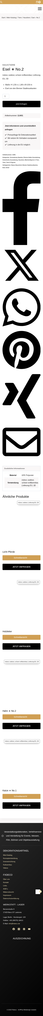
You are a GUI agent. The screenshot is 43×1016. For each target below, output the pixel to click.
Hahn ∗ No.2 (9, 711)
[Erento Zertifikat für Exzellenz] (21, 958)
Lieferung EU (27, 485)
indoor (24, 480)
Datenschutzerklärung (11, 898)
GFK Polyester (28, 475)
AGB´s (5, 889)
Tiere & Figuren (10, 162)
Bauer (13, 165)
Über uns (6, 879)
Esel (4, 167)
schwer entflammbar (30, 483)
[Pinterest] (24, 929)
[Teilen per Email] (22, 460)
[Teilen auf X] (22, 284)
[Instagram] (19, 929)
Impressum (7, 895)
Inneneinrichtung (9, 861)
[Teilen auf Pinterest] (22, 369)
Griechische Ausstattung (10, 160)
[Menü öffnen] (39, 9)
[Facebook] (13, 929)
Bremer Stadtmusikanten (30, 165)
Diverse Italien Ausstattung (32, 157)
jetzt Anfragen (21, 104)
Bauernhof (18, 165)
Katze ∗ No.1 (10, 790)
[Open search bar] (1, 2)
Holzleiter (7, 631)
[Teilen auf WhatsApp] (22, 328)
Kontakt (6, 882)
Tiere (4, 162)
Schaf (7, 167)
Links (5, 886)
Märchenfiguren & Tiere (32, 160)
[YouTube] (29, 929)
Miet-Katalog (7, 855)
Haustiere (9, 65)
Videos (5, 868)
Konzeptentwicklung (10, 858)
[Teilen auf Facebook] (22, 244)
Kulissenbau (7, 865)
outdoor (31, 480)
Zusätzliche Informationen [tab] (14, 468)
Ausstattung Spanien (16, 157)
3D (34, 485)
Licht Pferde (9, 552)
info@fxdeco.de (14, 923)
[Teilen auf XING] (22, 421)
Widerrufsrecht (8, 892)
